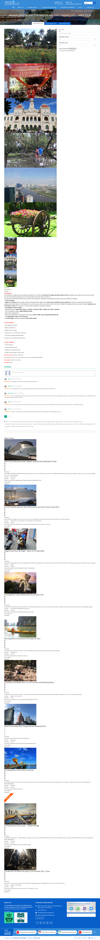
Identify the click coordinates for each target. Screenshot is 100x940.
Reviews (6, 291)
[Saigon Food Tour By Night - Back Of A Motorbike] (20, 539)
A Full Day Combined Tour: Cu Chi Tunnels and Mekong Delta (29, 682)
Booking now (73, 48)
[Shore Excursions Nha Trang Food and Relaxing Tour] (20, 714)
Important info (7, 289)
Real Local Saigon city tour (26, 424)
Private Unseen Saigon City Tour (87, 424)
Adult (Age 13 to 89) (64, 36)
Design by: (30, 938)
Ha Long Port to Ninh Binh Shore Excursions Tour (24, 594)
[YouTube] (47, 922)
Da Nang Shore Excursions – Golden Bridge (21, 825)
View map (40, 918)
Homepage (72, 10)
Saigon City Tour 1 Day (60, 421)
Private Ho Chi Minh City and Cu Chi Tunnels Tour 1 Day (27, 871)
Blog (80, 7)
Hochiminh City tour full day (12, 424)
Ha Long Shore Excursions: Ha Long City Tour (22, 638)
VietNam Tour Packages (49, 7)
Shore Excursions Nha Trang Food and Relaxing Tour (25, 726)
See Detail (6, 483)
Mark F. (9, 402)
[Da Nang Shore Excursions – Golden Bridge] (20, 814)
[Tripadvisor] (51, 922)
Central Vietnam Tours (51, 23)
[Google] (44, 922)
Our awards (7, 911)
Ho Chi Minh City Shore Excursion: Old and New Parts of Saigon (24, 421)
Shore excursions (78, 10)
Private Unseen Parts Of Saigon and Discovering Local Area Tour (63, 424)
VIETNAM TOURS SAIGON (44, 902)
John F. (9, 379)
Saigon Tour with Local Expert (40, 424)
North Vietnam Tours (64, 23)
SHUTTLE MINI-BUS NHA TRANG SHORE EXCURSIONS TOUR (30, 461)
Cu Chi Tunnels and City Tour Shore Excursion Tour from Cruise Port (31, 507)
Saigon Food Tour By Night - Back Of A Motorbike (24, 551)
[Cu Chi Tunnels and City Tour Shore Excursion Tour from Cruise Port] (20, 495)
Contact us (90, 7)
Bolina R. (10, 386)
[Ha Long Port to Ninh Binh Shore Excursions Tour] (20, 583)
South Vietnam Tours (38, 23)
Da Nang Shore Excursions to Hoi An (19, 770)
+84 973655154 (59, 4)
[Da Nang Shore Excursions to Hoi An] (20, 758)
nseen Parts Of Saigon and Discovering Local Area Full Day (19, 426)
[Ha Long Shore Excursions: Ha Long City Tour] (20, 626)
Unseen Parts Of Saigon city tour (75, 421)
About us (20, 7)
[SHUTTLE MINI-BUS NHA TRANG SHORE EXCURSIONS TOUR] (20, 449)
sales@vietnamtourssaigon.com (74, 4)
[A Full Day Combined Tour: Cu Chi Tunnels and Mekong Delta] (20, 670)
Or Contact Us (62, 50)
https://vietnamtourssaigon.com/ (46, 915)
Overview (6, 287)
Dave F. (9, 409)
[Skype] (40, 922)
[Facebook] (37, 922)
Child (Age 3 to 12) (63, 42)
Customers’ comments (67, 7)
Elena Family (11, 393)
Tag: (7, 421)
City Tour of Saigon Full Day (48, 421)
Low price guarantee (64, 48)
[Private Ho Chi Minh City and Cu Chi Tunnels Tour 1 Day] (20, 859)
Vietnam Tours (32, 7)
